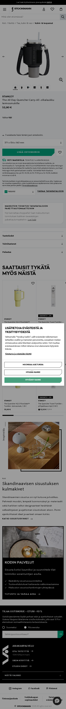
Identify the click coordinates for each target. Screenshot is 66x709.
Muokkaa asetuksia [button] (33, 365)
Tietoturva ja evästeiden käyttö (18, 354)
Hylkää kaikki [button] (33, 372)
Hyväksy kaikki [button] (33, 380)
